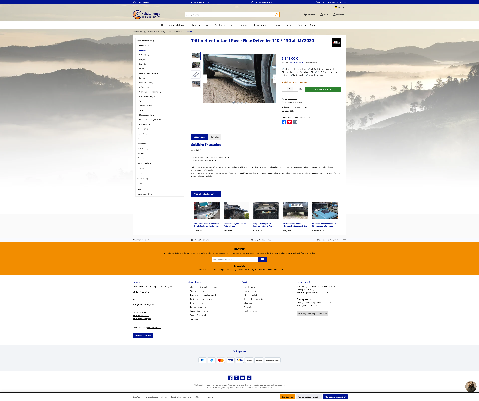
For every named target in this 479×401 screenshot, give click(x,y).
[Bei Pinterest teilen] (289, 122)
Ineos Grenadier (144, 134)
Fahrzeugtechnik (144, 163)
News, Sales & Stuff (145, 194)
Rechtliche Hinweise (198, 303)
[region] (234, 79)
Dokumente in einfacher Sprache (203, 295)
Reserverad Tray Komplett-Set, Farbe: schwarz (235, 224)
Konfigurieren (287, 396)
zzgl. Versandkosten (296, 62)
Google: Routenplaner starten (314, 313)
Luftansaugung (144, 87)
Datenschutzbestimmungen (214, 269)
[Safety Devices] (336, 42)
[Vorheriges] (205, 78)
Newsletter (249, 307)
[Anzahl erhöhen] (295, 89)
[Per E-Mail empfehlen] (295, 122)
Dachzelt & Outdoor (145, 173)
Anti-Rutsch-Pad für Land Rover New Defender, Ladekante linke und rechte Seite (206, 224)
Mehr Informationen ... (204, 397)
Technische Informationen (255, 299)
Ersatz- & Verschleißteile (148, 73)
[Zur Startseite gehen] (146, 15)
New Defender (144, 45)
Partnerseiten (250, 291)
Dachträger (143, 64)
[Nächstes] (274, 78)
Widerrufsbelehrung (198, 291)
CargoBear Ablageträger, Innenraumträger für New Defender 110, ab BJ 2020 (263, 224)
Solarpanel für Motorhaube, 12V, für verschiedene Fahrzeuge (324, 224)
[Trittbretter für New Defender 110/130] (240, 78)
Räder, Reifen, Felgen (147, 96)
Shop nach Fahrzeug (145, 40)
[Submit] (262, 259)
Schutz (141, 101)
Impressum (194, 319)
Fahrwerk (142, 78)
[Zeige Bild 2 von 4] (238, 103)
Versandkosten (233, 385)
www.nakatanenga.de (142, 318)
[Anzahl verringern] (284, 89)
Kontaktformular (154, 327)
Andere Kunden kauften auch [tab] (206, 193)
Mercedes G (143, 143)
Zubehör (140, 168)
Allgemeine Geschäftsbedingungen (204, 287)
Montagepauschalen (146, 115)
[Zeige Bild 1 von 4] (234, 103)
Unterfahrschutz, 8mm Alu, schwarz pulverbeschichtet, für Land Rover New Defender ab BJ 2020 (295, 224)
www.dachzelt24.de (141, 315)
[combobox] (229, 14)
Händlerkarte (249, 287)
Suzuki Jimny (143, 148)
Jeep (140, 138)
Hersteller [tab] (214, 136)
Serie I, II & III (143, 129)
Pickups (141, 153)
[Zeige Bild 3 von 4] (242, 103)
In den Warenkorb (323, 89)
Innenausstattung (146, 82)
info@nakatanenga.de (143, 304)
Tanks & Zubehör (145, 105)
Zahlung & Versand (198, 315)
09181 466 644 (340, 2)
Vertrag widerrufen (142, 335)
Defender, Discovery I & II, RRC (150, 119)
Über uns (248, 303)
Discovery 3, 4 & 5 (145, 124)
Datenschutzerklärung (199, 307)
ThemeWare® (267, 387)
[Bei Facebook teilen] (284, 122)
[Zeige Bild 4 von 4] (246, 103)
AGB (251, 269)
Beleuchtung (144, 55)
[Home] (163, 25)
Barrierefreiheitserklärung (201, 299)
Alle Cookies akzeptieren (335, 396)
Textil (141, 110)
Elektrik (142, 68)
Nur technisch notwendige (309, 396)
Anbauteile (143, 50)
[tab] (199, 137)
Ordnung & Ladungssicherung (150, 91)
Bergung (142, 59)
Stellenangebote (251, 295)
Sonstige (141, 158)
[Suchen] (277, 14)
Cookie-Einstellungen (199, 311)
